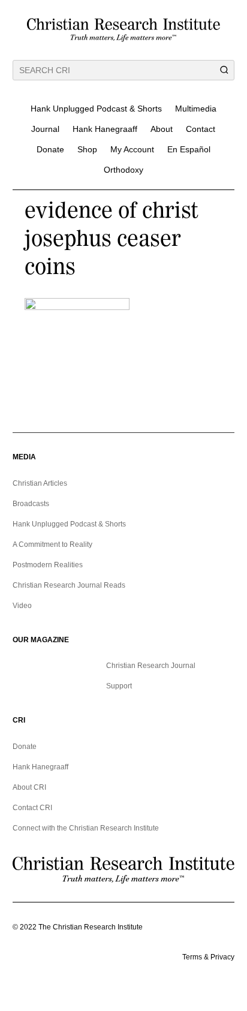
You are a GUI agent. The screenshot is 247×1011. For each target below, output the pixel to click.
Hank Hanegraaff (105, 129)
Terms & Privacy (208, 957)
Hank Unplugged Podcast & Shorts (96, 108)
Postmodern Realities (48, 565)
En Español (188, 149)
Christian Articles (40, 483)
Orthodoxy (123, 169)
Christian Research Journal (150, 665)
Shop (87, 149)
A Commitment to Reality (52, 544)
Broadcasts (31, 504)
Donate (50, 149)
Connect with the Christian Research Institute (86, 828)
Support (119, 686)
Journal (45, 129)
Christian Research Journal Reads (69, 585)
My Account (132, 149)
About (161, 129)
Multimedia (195, 108)
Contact (200, 129)
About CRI (29, 787)
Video (22, 605)
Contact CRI (32, 808)
